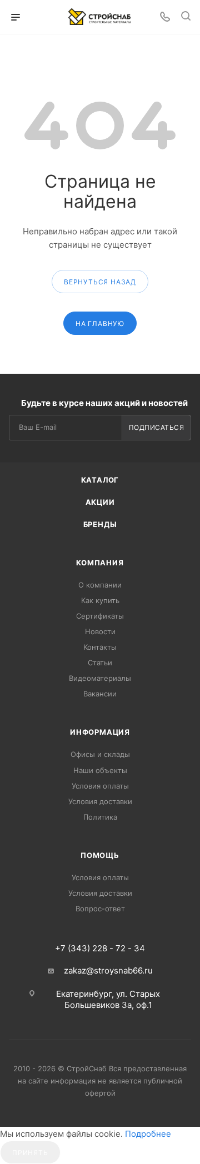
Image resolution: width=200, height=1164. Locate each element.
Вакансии (100, 693)
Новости (100, 631)
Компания (99, 562)
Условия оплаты (100, 785)
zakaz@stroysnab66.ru (108, 970)
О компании (100, 584)
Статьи (100, 662)
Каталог (100, 479)
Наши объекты (100, 770)
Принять (30, 1152)
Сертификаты (100, 615)
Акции (100, 502)
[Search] (186, 17)
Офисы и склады (100, 754)
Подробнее (148, 1133)
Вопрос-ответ (100, 908)
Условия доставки (100, 801)
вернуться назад (100, 282)
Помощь (100, 855)
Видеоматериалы (100, 678)
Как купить (100, 600)
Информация (100, 731)
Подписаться (156, 427)
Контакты (100, 647)
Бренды (100, 524)
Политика (100, 816)
